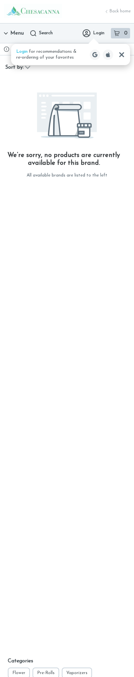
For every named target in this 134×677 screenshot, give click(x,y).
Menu (17, 33)
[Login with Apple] (108, 54)
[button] (70, 54)
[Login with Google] (95, 54)
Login (98, 33)
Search (46, 33)
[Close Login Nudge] (121, 54)
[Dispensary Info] (6, 49)
